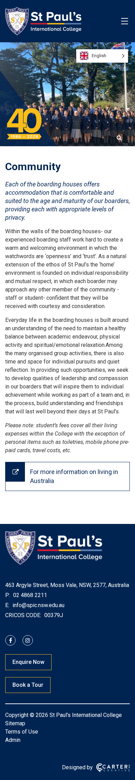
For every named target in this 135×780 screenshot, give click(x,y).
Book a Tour (27, 685)
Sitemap (15, 723)
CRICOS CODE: (23, 615)
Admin (12, 740)
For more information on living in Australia (74, 476)
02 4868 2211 (29, 595)
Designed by (77, 767)
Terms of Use (21, 731)
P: (7, 595)
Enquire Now (28, 662)
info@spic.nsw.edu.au (37, 605)
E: (7, 605)
